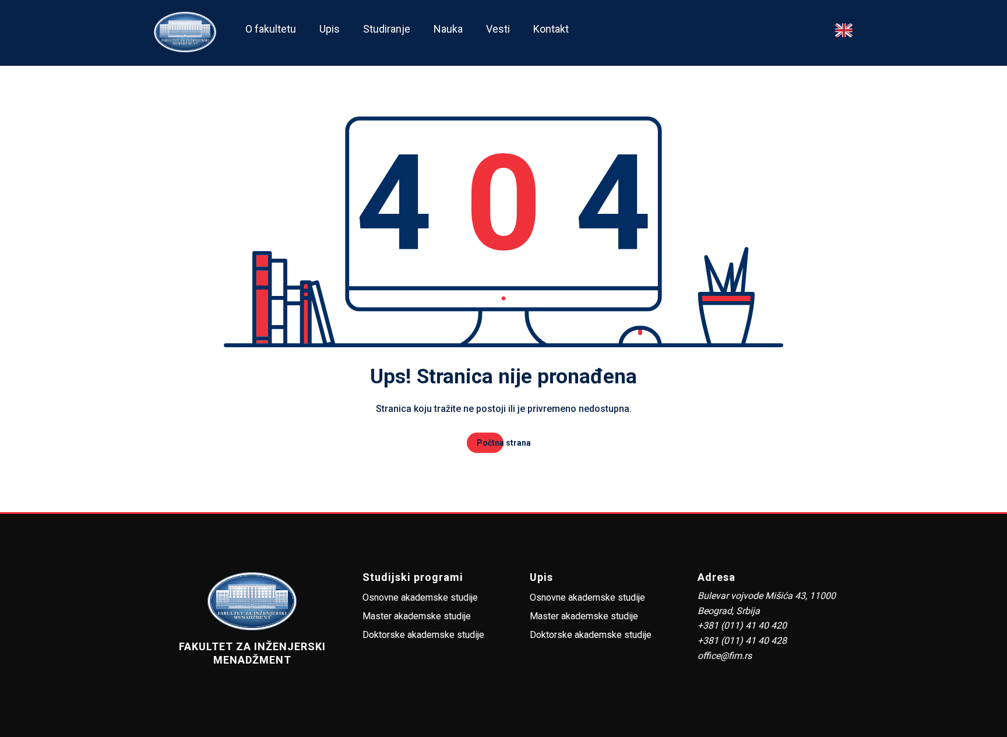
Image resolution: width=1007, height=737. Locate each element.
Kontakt (551, 29)
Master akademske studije (416, 616)
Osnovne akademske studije (420, 597)
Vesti (498, 29)
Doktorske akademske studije (423, 634)
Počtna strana (504, 442)
